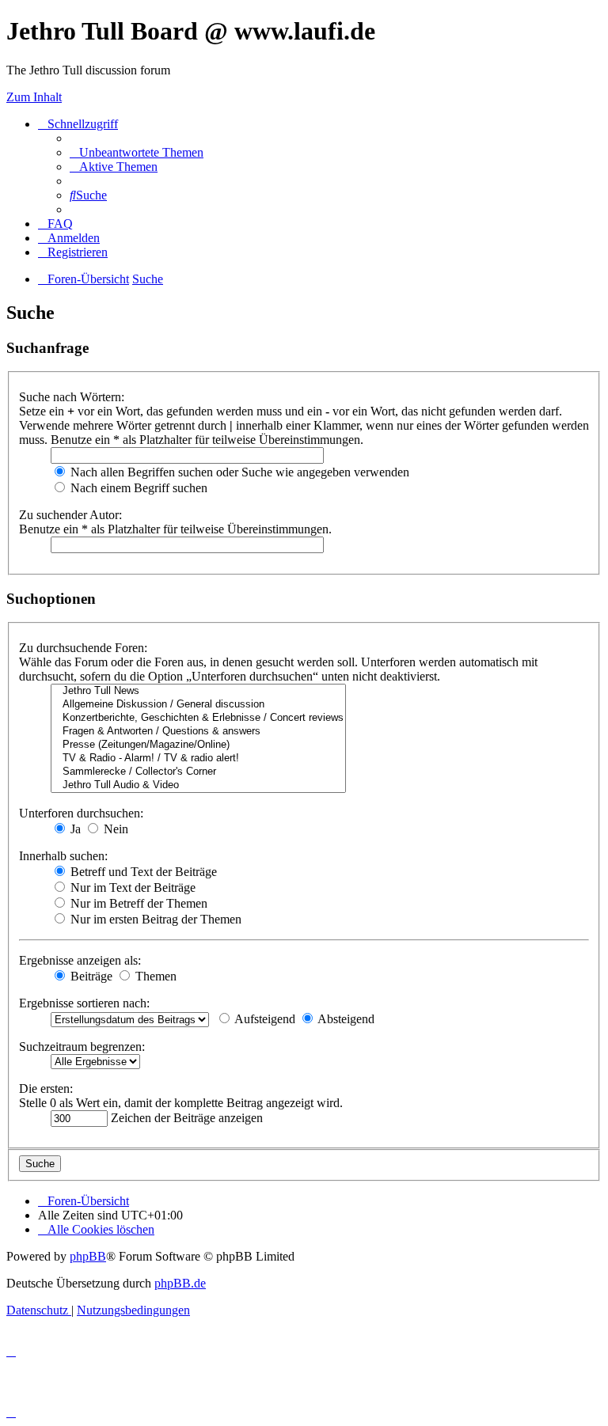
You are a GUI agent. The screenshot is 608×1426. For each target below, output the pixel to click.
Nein (114, 829)
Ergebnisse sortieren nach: (84, 1003)
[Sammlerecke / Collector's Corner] (198, 772)
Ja (74, 829)
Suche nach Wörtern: (71, 397)
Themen (154, 976)
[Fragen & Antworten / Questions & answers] (198, 731)
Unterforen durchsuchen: (81, 813)
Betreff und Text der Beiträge (142, 871)
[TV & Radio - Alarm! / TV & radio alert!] (198, 758)
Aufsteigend (263, 1019)
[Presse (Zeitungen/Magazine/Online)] (198, 745)
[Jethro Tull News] (198, 691)
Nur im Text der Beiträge (131, 887)
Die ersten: (46, 1088)
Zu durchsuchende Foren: (83, 647)
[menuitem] (136, 152)
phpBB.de (180, 1283)
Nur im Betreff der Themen (137, 903)
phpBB (88, 1256)
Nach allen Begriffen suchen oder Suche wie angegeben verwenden (238, 472)
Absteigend (344, 1019)
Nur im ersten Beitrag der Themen (154, 919)
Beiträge (89, 976)
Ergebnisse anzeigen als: (80, 960)
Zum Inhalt (34, 97)
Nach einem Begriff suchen (137, 488)
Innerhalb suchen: (63, 856)
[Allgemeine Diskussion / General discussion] (198, 704)
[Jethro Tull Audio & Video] (198, 785)
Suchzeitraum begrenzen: (82, 1046)
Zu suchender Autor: (70, 514)
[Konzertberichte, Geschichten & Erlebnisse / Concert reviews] (198, 718)
